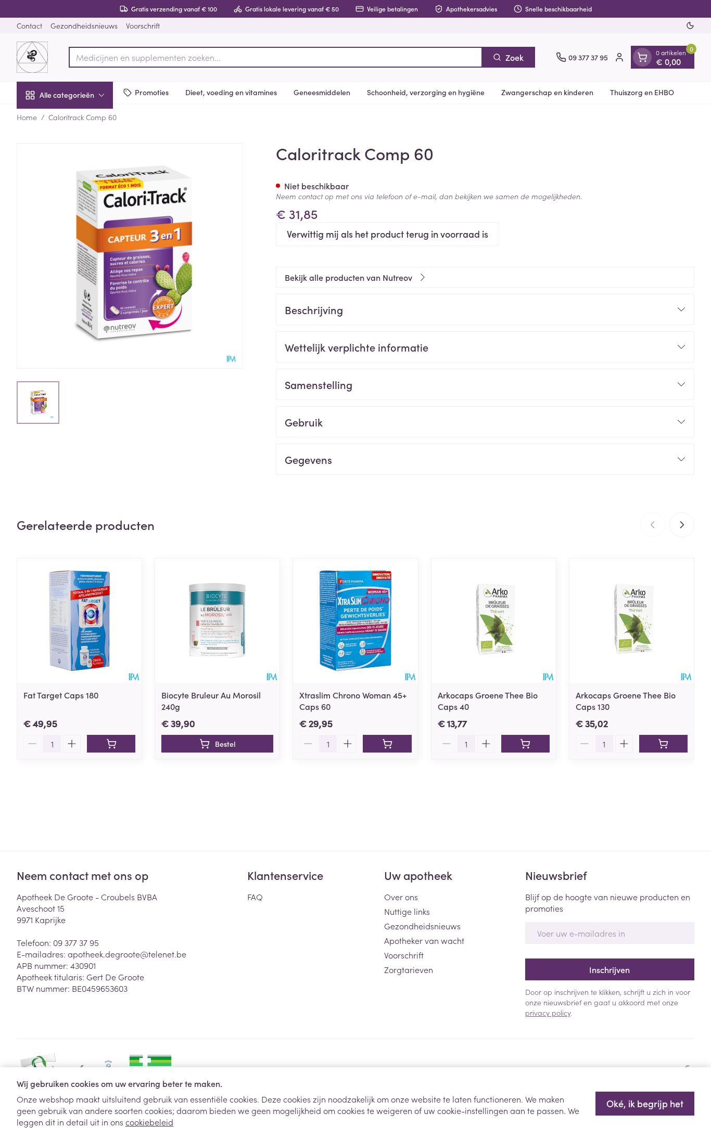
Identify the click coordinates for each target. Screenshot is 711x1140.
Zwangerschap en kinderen (547, 92)
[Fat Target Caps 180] (79, 621)
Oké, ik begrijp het (644, 1103)
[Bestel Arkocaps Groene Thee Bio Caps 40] (525, 744)
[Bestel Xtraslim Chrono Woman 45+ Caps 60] (387, 744)
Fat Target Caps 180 (60, 695)
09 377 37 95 (76, 942)
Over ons (401, 896)
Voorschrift (143, 25)
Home (27, 117)
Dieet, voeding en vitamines (231, 92)
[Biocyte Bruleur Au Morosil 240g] (217, 621)
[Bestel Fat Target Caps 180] (111, 744)
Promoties (152, 92)
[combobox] (276, 57)
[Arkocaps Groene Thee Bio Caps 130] (631, 621)
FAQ (255, 896)
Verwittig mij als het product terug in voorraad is (387, 233)
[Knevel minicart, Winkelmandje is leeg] (642, 57)
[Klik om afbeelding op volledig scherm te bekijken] (129, 256)
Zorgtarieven (408, 969)
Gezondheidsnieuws (84, 25)
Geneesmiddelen (322, 92)
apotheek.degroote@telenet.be (127, 954)
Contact (29, 25)
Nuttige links (407, 911)
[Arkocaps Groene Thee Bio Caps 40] (493, 621)
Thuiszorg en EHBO (642, 92)
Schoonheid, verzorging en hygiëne (426, 92)
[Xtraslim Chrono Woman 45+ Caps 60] (355, 621)
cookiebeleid (149, 1122)
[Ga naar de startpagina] (32, 57)
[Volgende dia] (681, 524)
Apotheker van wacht (424, 940)
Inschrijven (609, 969)
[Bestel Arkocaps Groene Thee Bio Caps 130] (663, 744)
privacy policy (547, 1012)
